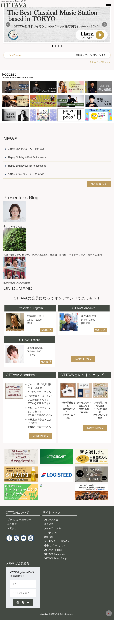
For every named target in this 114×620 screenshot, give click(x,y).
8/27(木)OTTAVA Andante (16, 283)
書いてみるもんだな (14, 226)
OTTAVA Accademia (54, 554)
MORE (45, 330)
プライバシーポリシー (19, 519)
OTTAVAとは (51, 519)
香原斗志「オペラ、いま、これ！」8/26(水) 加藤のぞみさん (40, 411)
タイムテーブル (52, 528)
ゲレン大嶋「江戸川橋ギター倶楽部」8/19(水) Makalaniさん (39, 388)
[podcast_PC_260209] (57, 71)
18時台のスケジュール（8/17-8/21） (27, 174)
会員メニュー (51, 524)
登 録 (20, 602)
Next (104, 24)
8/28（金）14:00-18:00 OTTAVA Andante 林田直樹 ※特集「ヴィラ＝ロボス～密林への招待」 (53, 254)
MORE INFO (97, 184)
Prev (8, 24)
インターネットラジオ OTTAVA (15, 3)
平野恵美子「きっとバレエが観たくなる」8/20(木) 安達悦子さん (39, 400)
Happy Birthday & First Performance (27, 157)
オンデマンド (51, 532)
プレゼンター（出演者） (57, 541)
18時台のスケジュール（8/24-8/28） (27, 149)
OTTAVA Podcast (53, 550)
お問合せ (12, 528)
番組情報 (48, 537)
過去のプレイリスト (99, 62)
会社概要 (12, 524)
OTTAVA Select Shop (55, 558)
